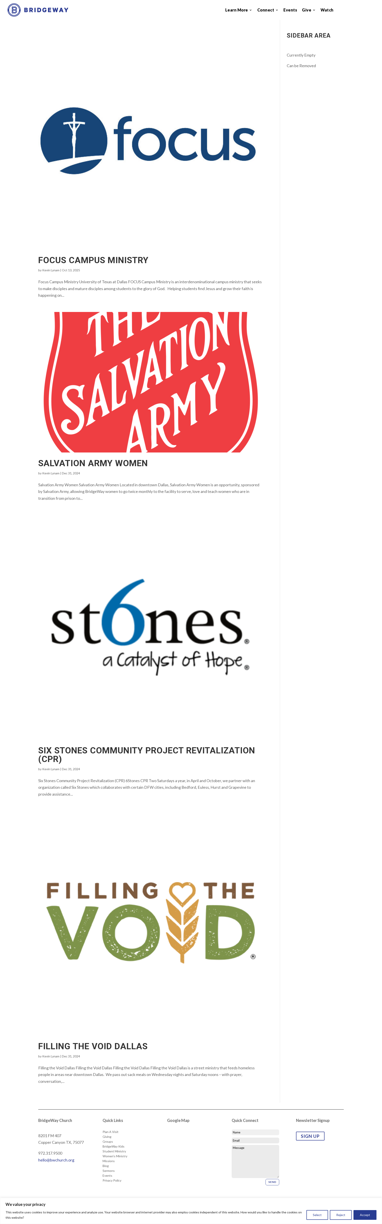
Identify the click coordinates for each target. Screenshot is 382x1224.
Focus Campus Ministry (93, 260)
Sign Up (310, 1136)
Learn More (236, 10)
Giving (107, 1136)
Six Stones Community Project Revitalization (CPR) (146, 754)
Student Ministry (114, 1151)
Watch (327, 10)
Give (306, 10)
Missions (109, 1161)
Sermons (109, 1170)
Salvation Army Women (93, 463)
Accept (365, 1215)
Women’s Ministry (115, 1156)
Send (272, 1182)
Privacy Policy (112, 1180)
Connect (265, 10)
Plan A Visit (110, 1131)
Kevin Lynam (50, 270)
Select (317, 1215)
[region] (191, 1211)
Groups (108, 1141)
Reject (340, 1215)
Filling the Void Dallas (93, 1046)
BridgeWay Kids (113, 1146)
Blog (106, 1165)
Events (290, 10)
